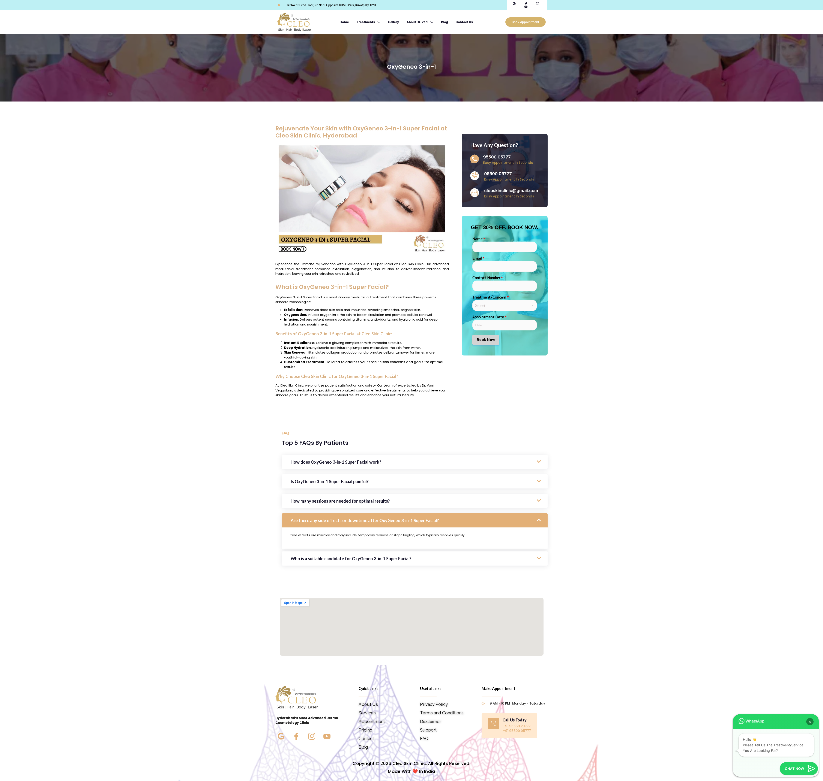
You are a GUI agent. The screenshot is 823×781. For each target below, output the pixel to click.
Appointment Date (489, 317)
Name (478, 238)
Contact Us (464, 22)
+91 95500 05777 (517, 731)
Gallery (393, 22)
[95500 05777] (474, 159)
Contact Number (487, 277)
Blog (444, 22)
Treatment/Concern (490, 297)
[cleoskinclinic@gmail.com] (474, 192)
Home (344, 22)
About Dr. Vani (417, 22)
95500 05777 (497, 157)
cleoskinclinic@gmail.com (511, 190)
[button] (810, 721)
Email (478, 258)
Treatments (366, 22)
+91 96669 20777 (517, 726)
